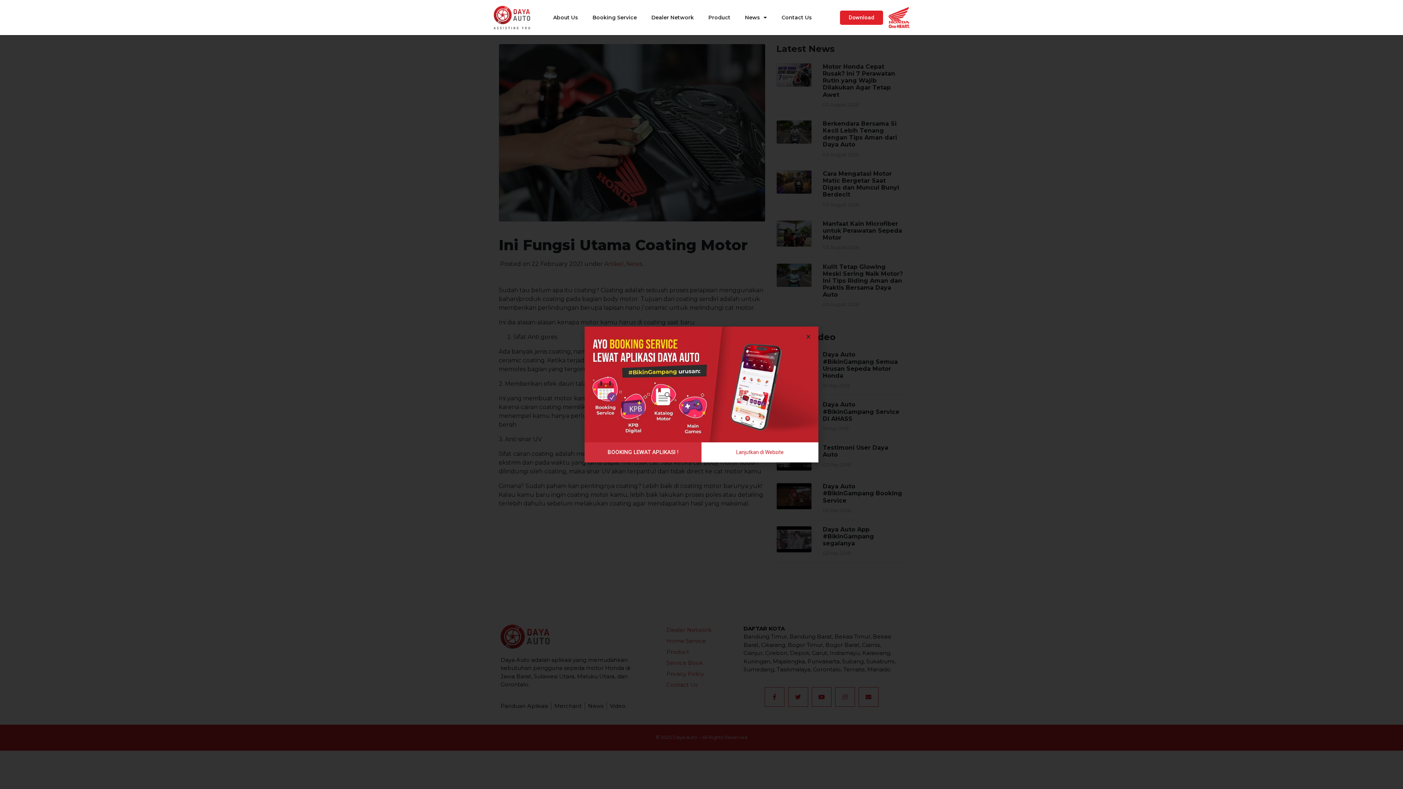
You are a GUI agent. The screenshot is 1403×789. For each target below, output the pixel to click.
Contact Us (797, 17)
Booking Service (615, 17)
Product (719, 17)
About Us (565, 17)
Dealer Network (672, 17)
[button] (861, 18)
